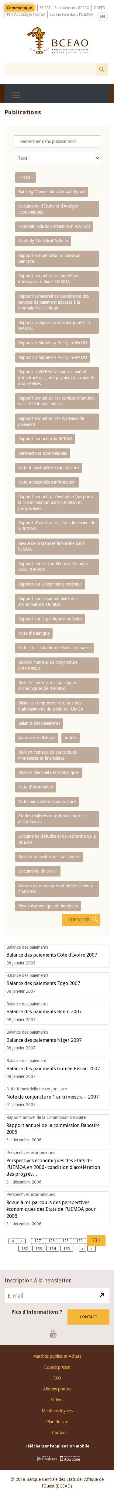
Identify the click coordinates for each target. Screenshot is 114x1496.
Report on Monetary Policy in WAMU (52, 342)
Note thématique (34, 633)
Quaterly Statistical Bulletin (43, 240)
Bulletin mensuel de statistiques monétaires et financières (47, 755)
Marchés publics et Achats (57, 1356)
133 (40, 1249)
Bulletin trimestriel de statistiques (49, 856)
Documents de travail (37, 871)
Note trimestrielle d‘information (47, 482)
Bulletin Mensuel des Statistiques (48, 772)
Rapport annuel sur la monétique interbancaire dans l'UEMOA (48, 278)
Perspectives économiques (42, 453)
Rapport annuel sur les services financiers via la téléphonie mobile (56, 401)
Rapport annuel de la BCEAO (45, 438)
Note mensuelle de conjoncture (47, 801)
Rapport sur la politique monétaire (50, 618)
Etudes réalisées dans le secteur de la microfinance (52, 818)
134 (54, 1249)
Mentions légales (57, 1410)
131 (98, 1242)
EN (102, 16)
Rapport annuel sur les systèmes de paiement (51, 421)
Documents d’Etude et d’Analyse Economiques (48, 209)
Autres (70, 737)
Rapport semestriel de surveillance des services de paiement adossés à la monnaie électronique (53, 302)
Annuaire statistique (36, 737)
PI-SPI (45, 8)
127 (38, 1241)
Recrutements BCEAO (71, 8)
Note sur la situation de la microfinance (54, 647)
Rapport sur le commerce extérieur (50, 584)
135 (68, 1249)
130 (80, 1241)
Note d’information (35, 787)
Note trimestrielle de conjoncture (48, 467)
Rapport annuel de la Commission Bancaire (49, 258)
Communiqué (19, 8)
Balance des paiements (39, 723)
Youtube (55, 1333)
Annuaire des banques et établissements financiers (55, 888)
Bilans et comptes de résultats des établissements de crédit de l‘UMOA (50, 706)
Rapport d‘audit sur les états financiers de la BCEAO (56, 525)
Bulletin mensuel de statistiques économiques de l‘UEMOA (47, 685)
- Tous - (25, 177)
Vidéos (57, 1399)
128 (52, 1241)
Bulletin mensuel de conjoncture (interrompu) (48, 665)
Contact (88, 1317)
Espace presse (57, 1367)
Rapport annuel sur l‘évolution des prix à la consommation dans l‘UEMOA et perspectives (55, 502)
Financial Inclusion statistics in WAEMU (54, 226)
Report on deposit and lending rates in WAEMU (54, 325)
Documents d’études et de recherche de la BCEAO (57, 839)
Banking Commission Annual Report (51, 191)
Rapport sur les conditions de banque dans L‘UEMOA (53, 566)
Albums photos (57, 1388)
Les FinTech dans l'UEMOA (71, 14)
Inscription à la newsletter (38, 1280)
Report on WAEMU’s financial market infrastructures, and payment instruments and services (56, 377)
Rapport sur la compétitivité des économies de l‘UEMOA (47, 601)
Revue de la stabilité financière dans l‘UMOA (51, 546)
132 (26, 1249)
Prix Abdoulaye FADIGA (26, 14)
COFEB (99, 8)
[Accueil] (58, 40)
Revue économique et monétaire (48, 905)
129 (66, 1241)
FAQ (57, 1378)
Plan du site (57, 1421)
